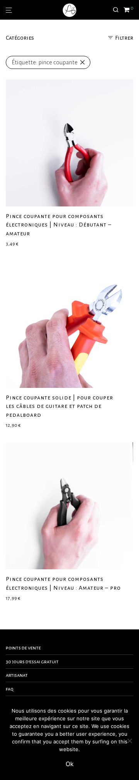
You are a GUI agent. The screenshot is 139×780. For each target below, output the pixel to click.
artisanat (17, 675)
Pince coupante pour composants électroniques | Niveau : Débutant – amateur (59, 225)
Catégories (20, 38)
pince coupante (45, 62)
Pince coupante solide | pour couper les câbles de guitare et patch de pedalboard (59, 406)
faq (10, 689)
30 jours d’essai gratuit (32, 661)
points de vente (23, 648)
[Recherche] (118, 10)
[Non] (129, 741)
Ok (70, 764)
